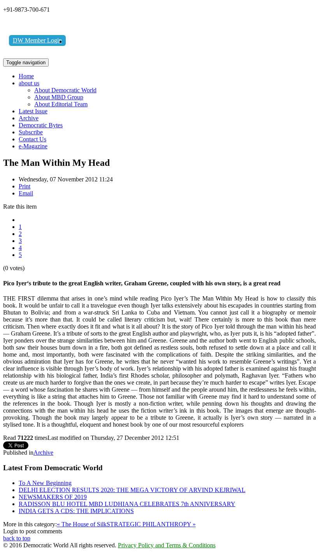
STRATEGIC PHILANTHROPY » (151, 524)
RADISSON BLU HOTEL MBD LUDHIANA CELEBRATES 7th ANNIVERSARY (127, 504)
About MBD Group (58, 97)
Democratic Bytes (41, 125)
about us (29, 83)
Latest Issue (33, 111)
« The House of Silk (82, 524)
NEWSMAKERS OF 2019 (53, 497)
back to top (16, 538)
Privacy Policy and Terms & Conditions (167, 545)
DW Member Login (37, 40)
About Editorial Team (61, 104)
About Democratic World (65, 90)
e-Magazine (33, 146)
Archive (29, 118)
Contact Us (32, 139)
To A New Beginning (45, 483)
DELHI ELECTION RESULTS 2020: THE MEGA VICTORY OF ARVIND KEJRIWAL (132, 490)
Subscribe (31, 132)
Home (26, 76)
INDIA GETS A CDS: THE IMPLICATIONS (76, 511)
